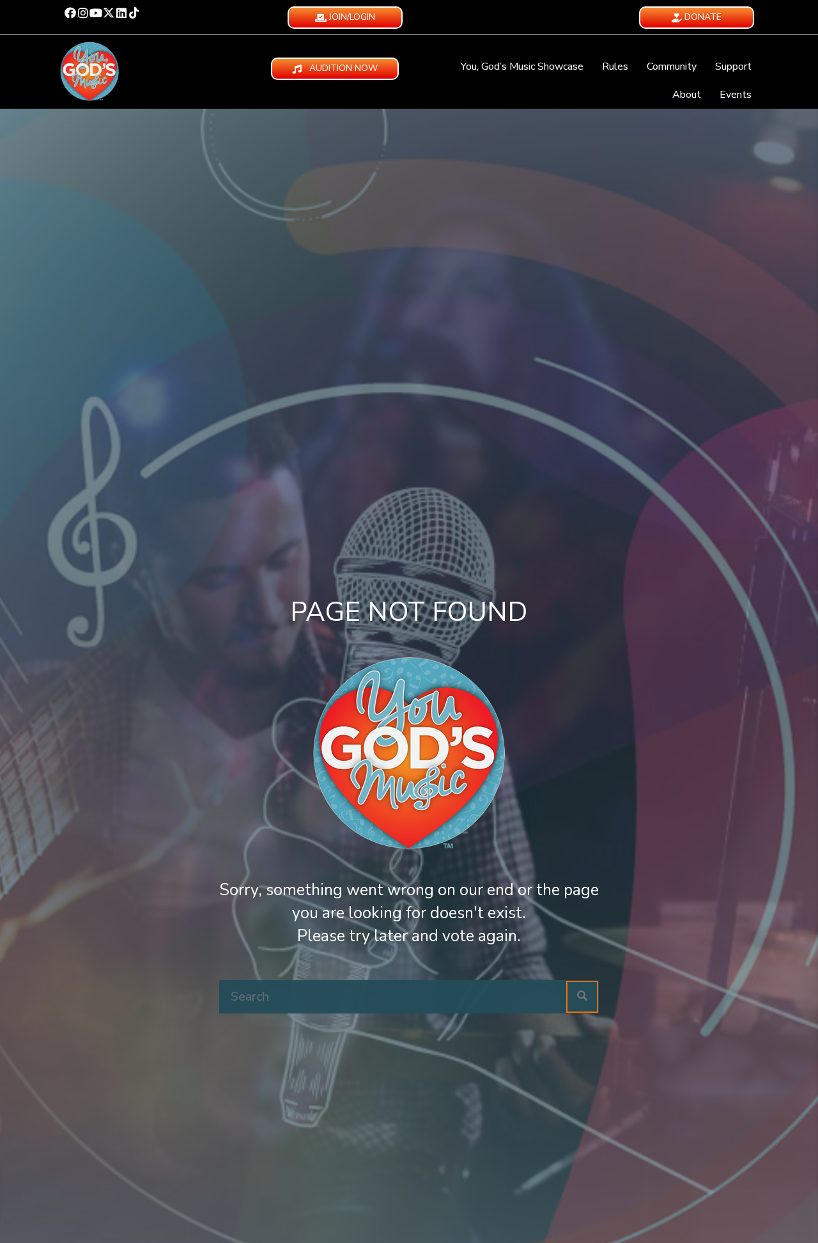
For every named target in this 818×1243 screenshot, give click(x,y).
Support (733, 66)
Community (672, 66)
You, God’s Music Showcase (522, 66)
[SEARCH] (582, 997)
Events (736, 95)
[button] (70, 12)
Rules (615, 66)
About (686, 95)
